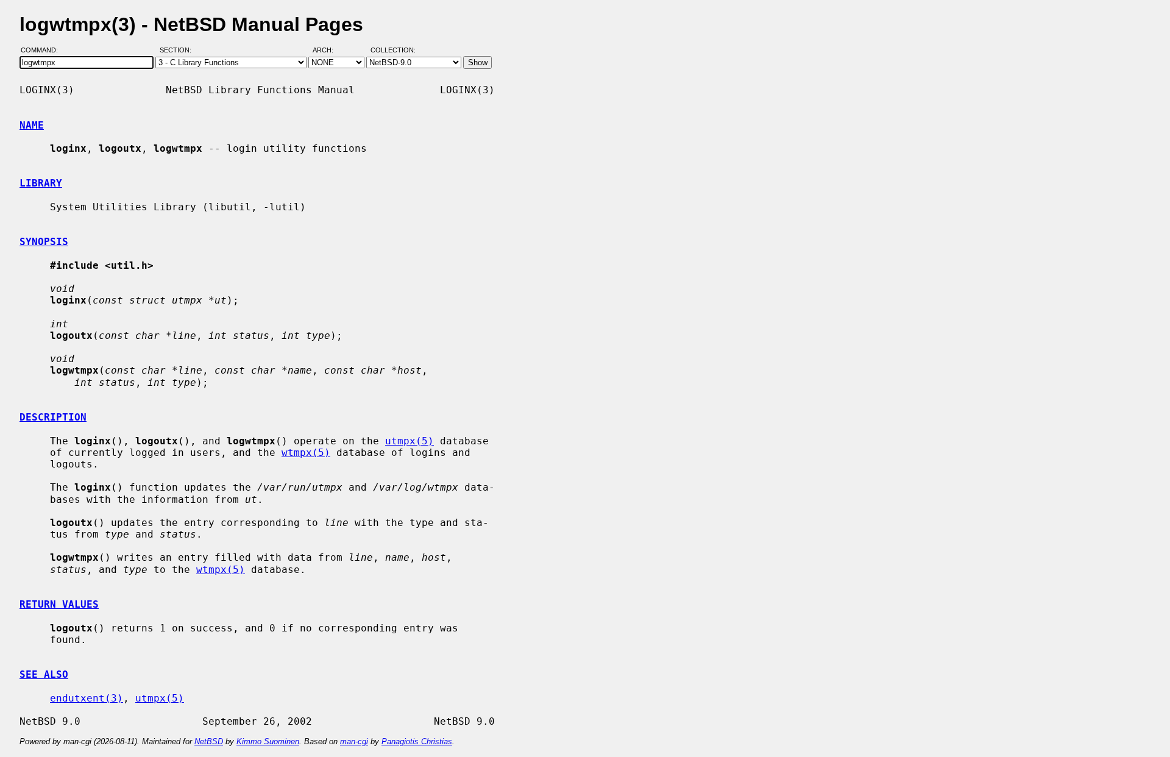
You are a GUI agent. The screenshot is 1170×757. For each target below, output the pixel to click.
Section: (178, 50)
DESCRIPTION (53, 417)
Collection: (393, 50)
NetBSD (208, 741)
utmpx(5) (409, 441)
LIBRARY (41, 183)
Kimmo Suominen (267, 741)
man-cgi (354, 741)
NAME (32, 125)
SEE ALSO (44, 674)
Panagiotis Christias (416, 741)
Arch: (328, 50)
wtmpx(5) (306, 452)
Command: (43, 50)
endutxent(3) (86, 698)
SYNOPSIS (44, 241)
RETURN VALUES (59, 604)
